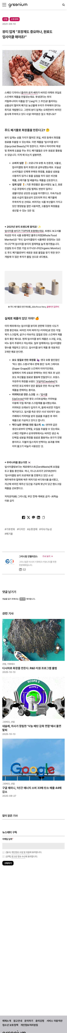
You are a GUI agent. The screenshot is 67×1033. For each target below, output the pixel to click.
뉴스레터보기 (47, 525)
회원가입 (19, 525)
